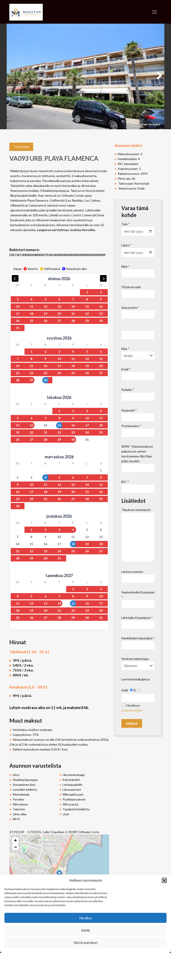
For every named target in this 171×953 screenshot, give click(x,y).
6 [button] (59, 299)
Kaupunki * (129, 410)
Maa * (125, 348)
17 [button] (17, 313)
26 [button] (45, 321)
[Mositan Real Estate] (26, 11)
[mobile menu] (154, 12)
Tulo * (125, 224)
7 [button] (73, 299)
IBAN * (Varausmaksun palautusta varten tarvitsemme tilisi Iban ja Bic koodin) (137, 453)
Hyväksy (85, 918)
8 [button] (87, 299)
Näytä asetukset (85, 942)
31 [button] (17, 328)
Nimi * (125, 266)
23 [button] (101, 313)
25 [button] (31, 321)
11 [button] (31, 306)
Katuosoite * (130, 307)
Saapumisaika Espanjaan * (138, 594)
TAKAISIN (21, 147)
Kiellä (85, 930)
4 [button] (31, 299)
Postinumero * (131, 426)
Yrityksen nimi (131, 287)
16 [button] (101, 306)
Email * (126, 369)
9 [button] (101, 299)
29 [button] (87, 321)
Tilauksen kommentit (136, 510)
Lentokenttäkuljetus (135, 679)
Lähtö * (126, 245)
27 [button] (59, 321)
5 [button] (45, 299)
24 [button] (17, 321)
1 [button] (87, 292)
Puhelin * (127, 390)
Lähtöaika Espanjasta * (137, 617)
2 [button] (101, 292)
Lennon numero (132, 571)
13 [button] (59, 306)
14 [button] (73, 306)
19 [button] (45, 313)
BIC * (125, 482)
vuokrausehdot (131, 710)
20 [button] (59, 313)
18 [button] (31, 313)
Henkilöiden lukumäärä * (138, 638)
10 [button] (17, 306)
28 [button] (73, 321)
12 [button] (45, 306)
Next (158, 80)
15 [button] (87, 306)
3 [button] (17, 299)
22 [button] (87, 313)
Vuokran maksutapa (135, 659)
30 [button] (101, 321)
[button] (164, 880)
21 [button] (73, 313)
